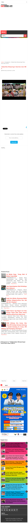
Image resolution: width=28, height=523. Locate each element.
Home (2, 62)
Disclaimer (14, 520)
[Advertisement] (14, 19)
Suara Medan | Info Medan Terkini (17, 518)
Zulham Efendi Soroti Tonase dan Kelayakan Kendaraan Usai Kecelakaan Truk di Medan (15, 501)
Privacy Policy (19, 520)
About (7, 520)
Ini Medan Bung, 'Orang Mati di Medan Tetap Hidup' (16, 275)
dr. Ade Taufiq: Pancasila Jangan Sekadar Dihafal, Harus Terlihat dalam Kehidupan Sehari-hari (15, 474)
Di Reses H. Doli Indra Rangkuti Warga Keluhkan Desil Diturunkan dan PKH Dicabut (15, 480)
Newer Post (4, 380)
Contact (10, 520)
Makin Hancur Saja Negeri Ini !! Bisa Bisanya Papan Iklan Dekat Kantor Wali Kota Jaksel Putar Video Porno (16, 312)
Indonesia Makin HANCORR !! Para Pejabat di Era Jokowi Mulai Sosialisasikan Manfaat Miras (14, 445)
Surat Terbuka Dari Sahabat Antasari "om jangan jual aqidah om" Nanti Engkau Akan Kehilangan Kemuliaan (15, 457)
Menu (4, 32)
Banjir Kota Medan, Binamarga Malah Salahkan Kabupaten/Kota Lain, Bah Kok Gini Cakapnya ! (16, 300)
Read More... (14, 283)
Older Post (24, 380)
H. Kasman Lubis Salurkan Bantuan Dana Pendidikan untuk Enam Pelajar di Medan (16, 451)
